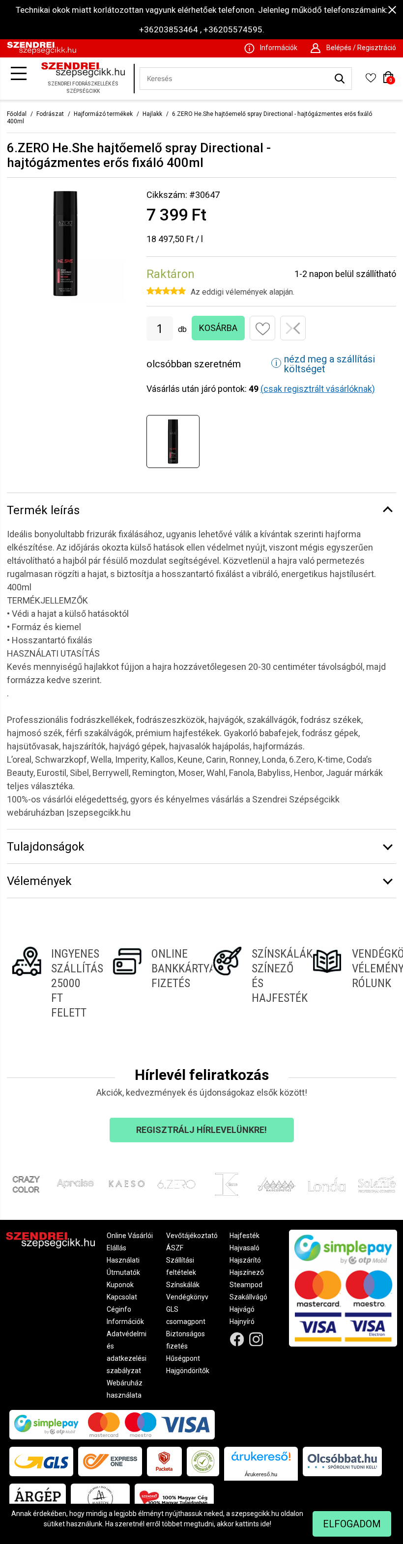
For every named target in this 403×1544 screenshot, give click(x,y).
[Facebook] (237, 1339)
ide (265, 1524)
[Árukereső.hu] (261, 1460)
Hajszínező (247, 1272)
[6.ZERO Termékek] (176, 1184)
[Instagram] (256, 1339)
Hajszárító (245, 1260)
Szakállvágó (248, 1297)
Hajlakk (152, 113)
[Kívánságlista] (370, 81)
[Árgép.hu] (37, 1498)
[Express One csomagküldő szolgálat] (110, 1461)
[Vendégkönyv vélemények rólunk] (352, 983)
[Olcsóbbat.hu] (342, 1461)
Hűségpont (183, 1358)
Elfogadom (352, 1524)
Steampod (246, 1285)
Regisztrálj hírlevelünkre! (201, 1130)
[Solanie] (377, 1184)
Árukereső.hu (261, 1474)
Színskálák (183, 1285)
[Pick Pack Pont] (164, 1461)
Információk (125, 1321)
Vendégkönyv (187, 1297)
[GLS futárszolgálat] (41, 1461)
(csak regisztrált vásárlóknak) (317, 389)
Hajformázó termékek (103, 113)
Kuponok (120, 1285)
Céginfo (119, 1309)
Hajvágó (242, 1309)
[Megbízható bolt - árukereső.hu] (203, 1461)
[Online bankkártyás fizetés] (151, 983)
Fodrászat (50, 113)
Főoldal (17, 113)
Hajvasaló (244, 1248)
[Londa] (327, 1184)
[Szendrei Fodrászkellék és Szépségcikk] (41, 52)
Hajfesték (244, 1236)
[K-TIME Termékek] (226, 1184)
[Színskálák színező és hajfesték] (252, 983)
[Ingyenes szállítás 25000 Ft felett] (51, 983)
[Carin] (277, 1184)
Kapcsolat (122, 1297)
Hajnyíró (242, 1321)
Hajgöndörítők (187, 1371)
